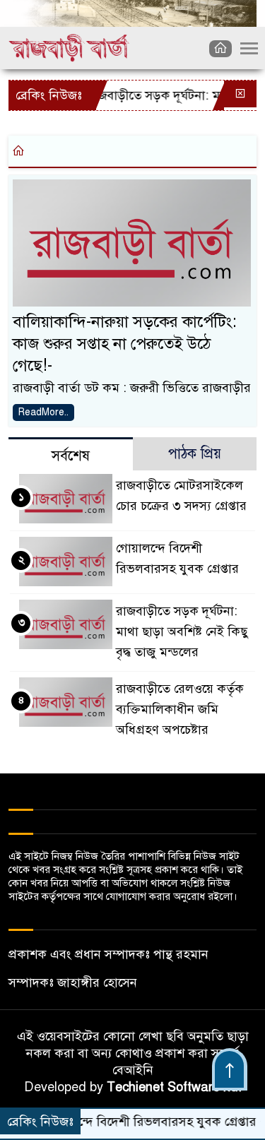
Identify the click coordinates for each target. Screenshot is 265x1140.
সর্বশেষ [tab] (71, 456)
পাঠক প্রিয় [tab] (194, 454)
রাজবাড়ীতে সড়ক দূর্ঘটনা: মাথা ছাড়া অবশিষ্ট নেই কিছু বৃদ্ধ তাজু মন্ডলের (182, 631)
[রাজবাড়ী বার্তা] (69, 47)
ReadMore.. (43, 412)
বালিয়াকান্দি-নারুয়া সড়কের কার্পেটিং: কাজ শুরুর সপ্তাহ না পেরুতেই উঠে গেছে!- (124, 343)
